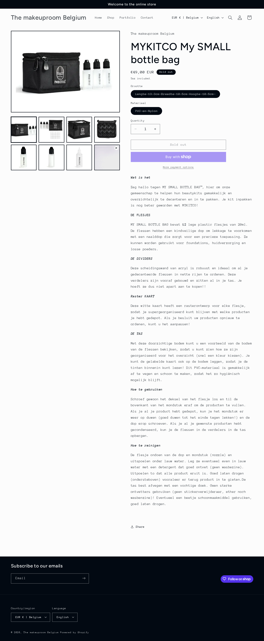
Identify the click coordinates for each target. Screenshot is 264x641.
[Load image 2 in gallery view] (51, 129)
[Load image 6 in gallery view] (51, 157)
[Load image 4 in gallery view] (107, 129)
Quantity (138, 120)
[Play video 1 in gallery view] (107, 157)
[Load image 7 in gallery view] (79, 157)
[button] (230, 17)
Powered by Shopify (74, 632)
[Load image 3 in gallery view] (79, 129)
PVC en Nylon (148, 112)
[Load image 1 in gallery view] (24, 129)
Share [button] (140, 526)
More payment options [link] (178, 167)
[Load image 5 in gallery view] (24, 157)
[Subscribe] (83, 578)
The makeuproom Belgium (41, 632)
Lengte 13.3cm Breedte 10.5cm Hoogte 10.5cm (177, 95)
